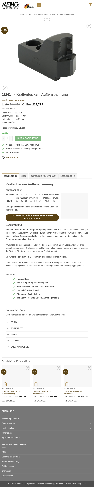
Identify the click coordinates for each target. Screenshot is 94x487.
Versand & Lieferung (11, 457)
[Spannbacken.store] (18, 5)
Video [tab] (23, 176)
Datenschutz (7, 476)
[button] (39, 5)
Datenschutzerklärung (45, 484)
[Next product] (44, 18)
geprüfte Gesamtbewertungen (13, 100)
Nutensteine (7, 433)
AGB (4, 452)
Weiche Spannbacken (11, 419)
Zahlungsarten (8, 466)
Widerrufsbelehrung (10, 461)
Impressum (6, 471)
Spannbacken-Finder (11, 438)
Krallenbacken (34, 14)
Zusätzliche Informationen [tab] (43, 176)
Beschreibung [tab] (10, 176)
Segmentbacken (9, 423)
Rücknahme (59, 484)
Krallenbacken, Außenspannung (59, 14)
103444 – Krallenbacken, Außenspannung (42, 392)
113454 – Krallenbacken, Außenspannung (73, 392)
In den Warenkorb (27, 138)
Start (22, 14)
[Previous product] (49, 18)
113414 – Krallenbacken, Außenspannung (11, 392)
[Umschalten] (8, 322)
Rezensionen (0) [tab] (67, 176)
